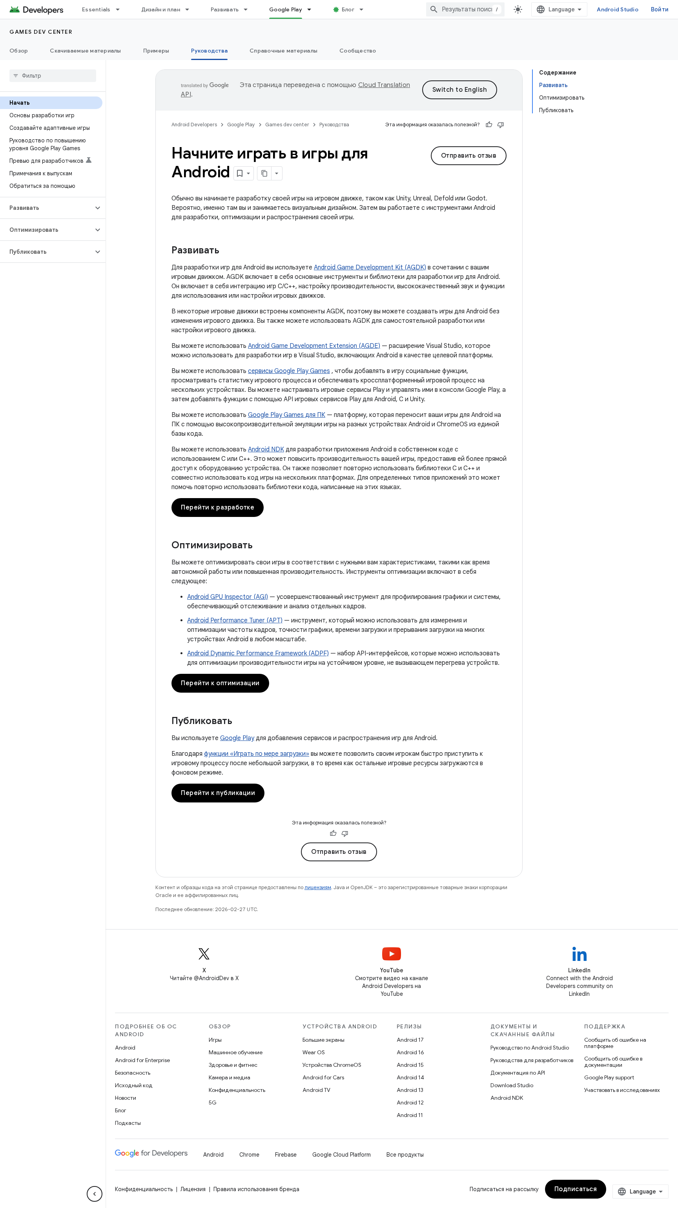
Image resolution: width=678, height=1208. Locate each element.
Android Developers (194, 124)
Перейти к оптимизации (220, 683)
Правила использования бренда (256, 1189)
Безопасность (132, 1072)
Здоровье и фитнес (233, 1064)
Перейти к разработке (217, 507)
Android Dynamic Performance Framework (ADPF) (258, 653)
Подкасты (128, 1122)
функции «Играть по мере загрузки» (256, 754)
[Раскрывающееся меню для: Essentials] (121, 9)
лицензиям (317, 887)
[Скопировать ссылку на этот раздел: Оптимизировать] (260, 546)
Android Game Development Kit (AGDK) (370, 267)
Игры (215, 1039)
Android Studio (617, 9)
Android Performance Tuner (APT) (234, 620)
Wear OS (314, 1052)
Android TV (316, 1089)
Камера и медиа (229, 1077)
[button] (46, 208)
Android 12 (410, 1102)
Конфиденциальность (237, 1089)
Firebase (286, 1154)
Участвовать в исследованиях (622, 1089)
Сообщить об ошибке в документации (613, 1061)
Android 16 (410, 1052)
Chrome (249, 1154)
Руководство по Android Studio (529, 1047)
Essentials (96, 9)
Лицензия (193, 1189)
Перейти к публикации (218, 793)
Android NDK (266, 449)
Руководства (209, 50)
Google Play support (609, 1077)
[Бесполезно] (501, 125)
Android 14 (410, 1077)
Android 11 (410, 1115)
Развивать (225, 9)
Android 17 (410, 1039)
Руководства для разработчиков (531, 1060)
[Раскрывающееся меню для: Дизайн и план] (190, 9)
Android (125, 1047)
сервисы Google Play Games (289, 371)
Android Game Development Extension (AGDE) (314, 346)
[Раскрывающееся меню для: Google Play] (312, 9)
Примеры (156, 50)
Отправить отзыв (469, 156)
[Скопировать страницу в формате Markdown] (264, 173)
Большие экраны (323, 1039)
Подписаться (575, 1189)
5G (213, 1102)
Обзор (18, 50)
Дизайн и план (160, 9)
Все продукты (405, 1154)
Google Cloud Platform (341, 1154)
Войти (660, 9)
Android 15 (410, 1064)
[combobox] (465, 9)
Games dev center (40, 31)
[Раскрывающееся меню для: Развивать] (249, 9)
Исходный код (134, 1085)
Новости (125, 1097)
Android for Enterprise (142, 1060)
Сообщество (357, 50)
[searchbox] (52, 75)
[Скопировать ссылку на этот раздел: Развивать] (227, 251)
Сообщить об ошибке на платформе (615, 1043)
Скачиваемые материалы (85, 50)
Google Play (285, 9)
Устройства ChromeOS (332, 1064)
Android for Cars (323, 1077)
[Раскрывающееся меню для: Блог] (364, 9)
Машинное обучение (235, 1052)
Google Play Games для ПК (286, 415)
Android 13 (410, 1089)
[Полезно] (489, 125)
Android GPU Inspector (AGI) (227, 597)
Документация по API (517, 1072)
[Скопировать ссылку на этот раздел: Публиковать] (240, 721)
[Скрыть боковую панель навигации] (94, 1194)
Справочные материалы (283, 50)
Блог (348, 9)
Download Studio (511, 1085)
